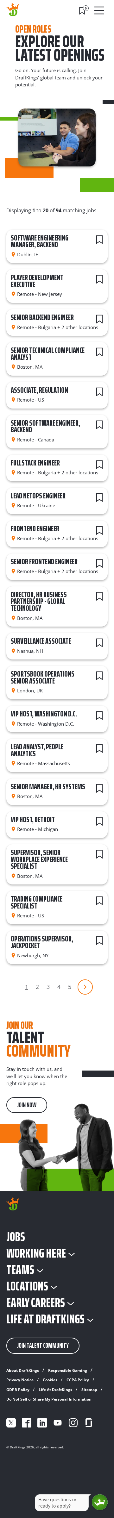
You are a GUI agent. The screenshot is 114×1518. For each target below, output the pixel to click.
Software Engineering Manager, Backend (39, 241)
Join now (26, 1105)
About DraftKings (22, 1370)
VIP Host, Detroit (33, 820)
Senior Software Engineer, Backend (45, 426)
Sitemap (89, 1389)
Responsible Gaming (67, 1370)
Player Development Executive (37, 281)
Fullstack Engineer (35, 463)
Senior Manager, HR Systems (48, 787)
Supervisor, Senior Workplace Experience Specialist (39, 859)
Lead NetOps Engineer (38, 496)
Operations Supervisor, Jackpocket (42, 942)
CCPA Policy (77, 1380)
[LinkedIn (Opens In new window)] (42, 1422)
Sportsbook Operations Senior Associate (42, 677)
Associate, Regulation (39, 390)
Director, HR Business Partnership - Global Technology (39, 601)
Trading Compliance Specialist (36, 902)
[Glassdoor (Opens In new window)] (88, 1422)
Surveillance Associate (41, 641)
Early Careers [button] (35, 1303)
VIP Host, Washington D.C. (44, 714)
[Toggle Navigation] (100, 10)
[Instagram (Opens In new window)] (73, 1422)
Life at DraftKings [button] (45, 1319)
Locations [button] (27, 1286)
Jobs (15, 1237)
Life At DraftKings (55, 1389)
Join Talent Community (43, 1345)
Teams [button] (20, 1270)
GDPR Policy (17, 1389)
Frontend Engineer (35, 529)
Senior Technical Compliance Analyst (48, 353)
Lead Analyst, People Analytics (37, 750)
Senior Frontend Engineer (44, 562)
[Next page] (85, 987)
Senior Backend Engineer (42, 317)
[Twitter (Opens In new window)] (11, 1422)
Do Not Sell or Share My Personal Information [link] (49, 1399)
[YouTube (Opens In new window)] (57, 1422)
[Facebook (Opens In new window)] (26, 1422)
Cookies (50, 1380)
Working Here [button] (36, 1253)
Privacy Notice (20, 1380)
